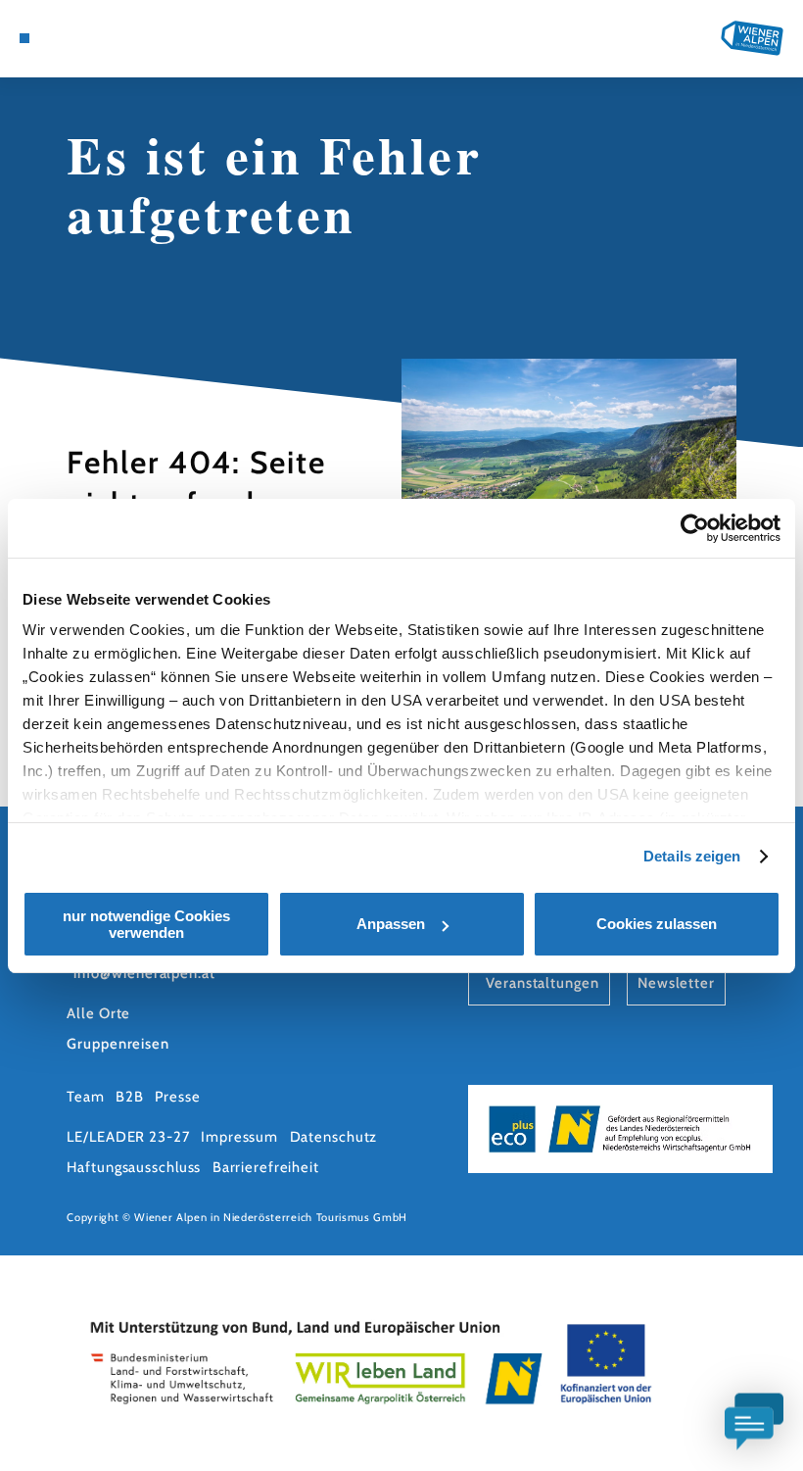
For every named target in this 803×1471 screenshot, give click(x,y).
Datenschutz (334, 1137)
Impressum (239, 1137)
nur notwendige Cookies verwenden (146, 924)
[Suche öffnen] (118, 38)
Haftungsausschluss (134, 1167)
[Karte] (61, 38)
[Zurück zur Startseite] (752, 38)
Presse (177, 1096)
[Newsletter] (80, 38)
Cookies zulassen (656, 923)
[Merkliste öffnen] (99, 38)
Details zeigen (691, 856)
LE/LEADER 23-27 (128, 1137)
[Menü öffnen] (24, 38)
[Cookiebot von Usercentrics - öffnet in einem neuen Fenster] (694, 528)
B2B (130, 1096)
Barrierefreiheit (266, 1167)
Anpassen (390, 923)
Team (86, 1096)
